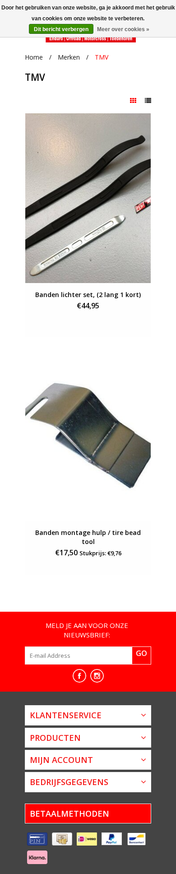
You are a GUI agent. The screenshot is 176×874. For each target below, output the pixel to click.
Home (34, 57)
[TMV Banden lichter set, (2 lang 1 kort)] (88, 198)
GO (141, 653)
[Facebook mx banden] (79, 676)
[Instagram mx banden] (97, 676)
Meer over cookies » (123, 29)
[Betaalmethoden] (37, 839)
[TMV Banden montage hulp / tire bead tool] (88, 436)
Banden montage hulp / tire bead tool (88, 537)
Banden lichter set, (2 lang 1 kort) (88, 294)
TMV (101, 57)
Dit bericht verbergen (61, 29)
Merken (69, 57)
